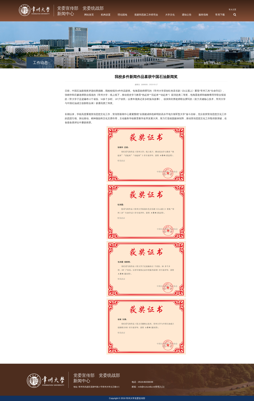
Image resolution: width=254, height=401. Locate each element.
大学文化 (170, 14)
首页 (206, 63)
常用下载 (220, 14)
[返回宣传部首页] (62, 4)
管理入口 (159, 387)
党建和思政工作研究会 (146, 14)
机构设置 (105, 14)
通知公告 (186, 14)
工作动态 (216, 63)
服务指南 (203, 14)
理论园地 (122, 14)
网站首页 (89, 14)
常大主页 (232, 9)
